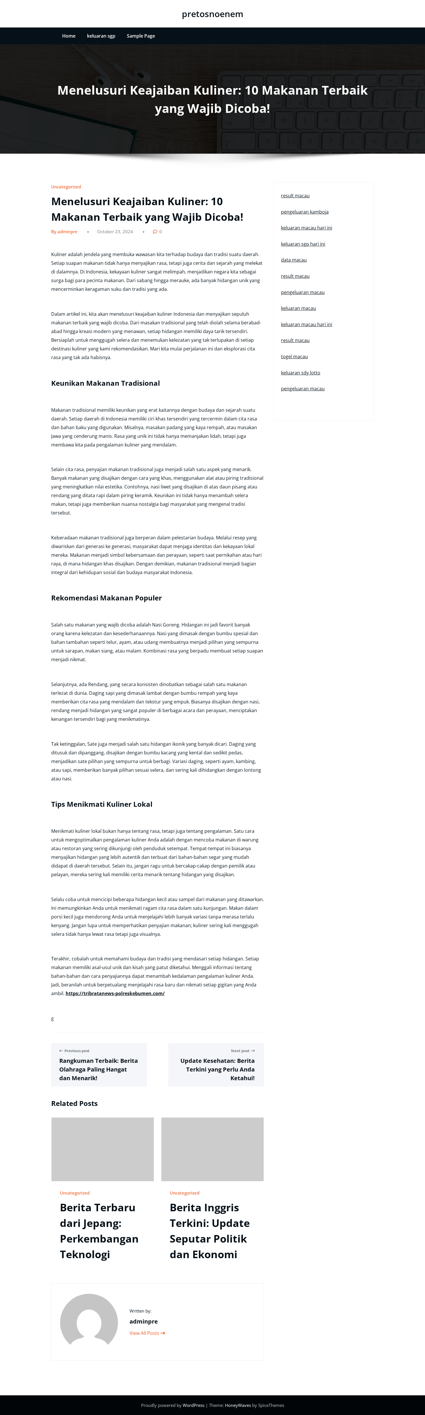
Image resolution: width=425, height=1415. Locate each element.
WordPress (194, 1405)
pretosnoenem (212, 14)
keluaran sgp (101, 36)
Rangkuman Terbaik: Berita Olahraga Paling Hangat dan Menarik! (98, 1069)
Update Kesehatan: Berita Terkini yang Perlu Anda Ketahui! (217, 1069)
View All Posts (145, 1333)
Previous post (77, 1050)
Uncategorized (66, 187)
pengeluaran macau (303, 292)
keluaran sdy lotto (300, 373)
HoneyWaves (238, 1405)
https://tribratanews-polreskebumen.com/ (115, 993)
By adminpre (64, 231)
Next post (240, 1050)
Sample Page (141, 36)
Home (68, 36)
